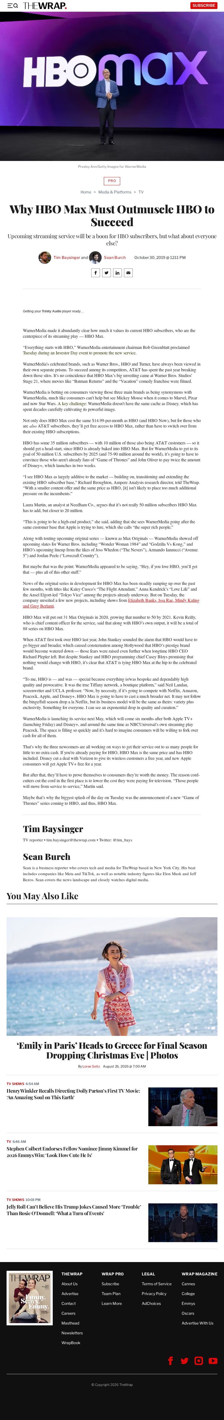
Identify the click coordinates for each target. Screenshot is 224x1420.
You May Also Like (42, 895)
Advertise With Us (197, 1323)
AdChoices (151, 1303)
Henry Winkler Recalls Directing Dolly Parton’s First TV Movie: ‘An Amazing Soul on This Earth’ (73, 1094)
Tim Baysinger (67, 257)
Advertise (69, 1293)
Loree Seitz (91, 1066)
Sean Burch (115, 257)
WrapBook (70, 1342)
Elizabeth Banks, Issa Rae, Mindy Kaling (163, 600)
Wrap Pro (113, 1274)
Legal (148, 1274)
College (188, 1293)
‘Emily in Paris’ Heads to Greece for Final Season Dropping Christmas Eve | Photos (112, 1050)
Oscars (188, 1313)
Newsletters (72, 1333)
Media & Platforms (114, 192)
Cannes (188, 1283)
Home (86, 192)
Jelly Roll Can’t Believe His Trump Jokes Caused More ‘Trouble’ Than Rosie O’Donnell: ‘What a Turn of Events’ (74, 1209)
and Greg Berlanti (38, 606)
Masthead (70, 1323)
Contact (68, 1303)
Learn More (112, 1303)
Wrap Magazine (199, 1274)
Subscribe (204, 5)
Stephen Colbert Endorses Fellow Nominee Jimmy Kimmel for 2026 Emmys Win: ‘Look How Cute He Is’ (72, 1151)
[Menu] (13, 5)
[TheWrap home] (45, 5)
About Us (69, 1283)
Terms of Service (157, 1283)
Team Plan (111, 1293)
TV (141, 192)
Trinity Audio (51, 311)
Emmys (188, 1303)
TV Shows (15, 1084)
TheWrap (71, 1274)
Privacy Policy (154, 1293)
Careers (68, 1313)
